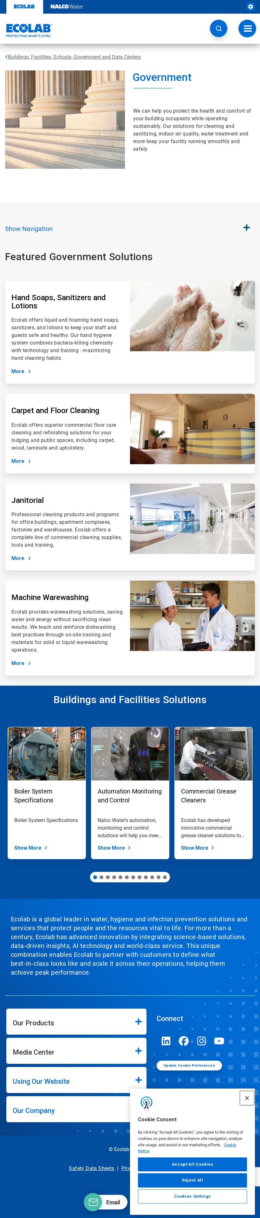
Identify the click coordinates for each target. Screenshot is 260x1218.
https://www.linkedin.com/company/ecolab (166, 1041)
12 (165, 877)
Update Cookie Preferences (189, 1065)
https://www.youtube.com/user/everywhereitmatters (219, 1041)
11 (158, 877)
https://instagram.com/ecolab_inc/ (201, 1041)
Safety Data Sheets (91, 1168)
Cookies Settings (192, 1196)
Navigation (29, 229)
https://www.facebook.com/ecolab (184, 1041)
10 (152, 877)
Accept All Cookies (192, 1164)
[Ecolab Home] (26, 30)
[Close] (247, 1098)
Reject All (192, 1180)
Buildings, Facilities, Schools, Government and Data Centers (74, 57)
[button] (218, 28)
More (17, 371)
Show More (28, 848)
